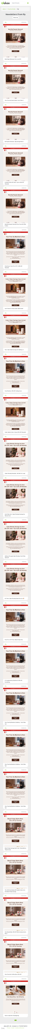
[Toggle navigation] (28, 3)
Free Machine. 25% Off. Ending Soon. (13, 391)
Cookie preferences (19, 1028)
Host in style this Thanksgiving (12, 1015)
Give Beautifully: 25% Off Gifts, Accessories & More (15, 932)
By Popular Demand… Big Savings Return (14, 141)
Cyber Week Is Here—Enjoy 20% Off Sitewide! (15, 432)
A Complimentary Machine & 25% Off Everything (13, 681)
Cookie (12, 1028)
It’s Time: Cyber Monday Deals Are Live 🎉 (14, 598)
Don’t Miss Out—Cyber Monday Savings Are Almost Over (15, 515)
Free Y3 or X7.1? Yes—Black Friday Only (14, 639)
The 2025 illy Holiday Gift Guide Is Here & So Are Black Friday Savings (15, 890)
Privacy (2, 1028)
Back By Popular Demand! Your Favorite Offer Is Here (15, 225)
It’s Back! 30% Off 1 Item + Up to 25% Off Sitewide (14, 183)
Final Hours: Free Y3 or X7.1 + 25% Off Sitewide (13, 266)
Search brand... (15, 5)
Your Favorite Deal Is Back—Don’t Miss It (14, 100)
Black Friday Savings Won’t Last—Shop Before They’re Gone (15, 848)
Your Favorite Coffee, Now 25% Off (13, 974)
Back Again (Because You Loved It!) (13, 59)
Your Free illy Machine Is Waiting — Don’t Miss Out (15, 723)
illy (5, 22)
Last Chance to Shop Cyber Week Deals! (14, 308)
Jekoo (4, 9)
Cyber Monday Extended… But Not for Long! (15, 473)
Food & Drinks (11, 9)
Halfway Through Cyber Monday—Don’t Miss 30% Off (15, 556)
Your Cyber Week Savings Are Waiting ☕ (14, 349)
